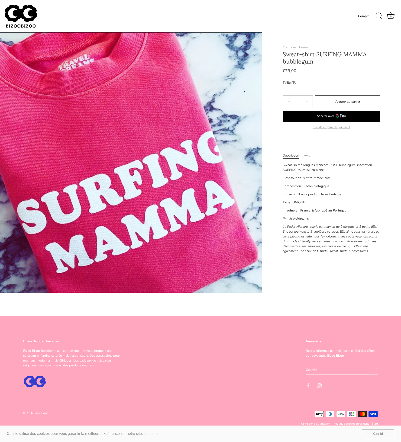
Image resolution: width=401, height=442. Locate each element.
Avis (307, 156)
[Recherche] (379, 16)
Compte (363, 16)
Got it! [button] (378, 434)
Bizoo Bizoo (41, 413)
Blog (375, 424)
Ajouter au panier (347, 102)
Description (291, 156)
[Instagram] (319, 385)
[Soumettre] (375, 370)
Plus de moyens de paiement (331, 127)
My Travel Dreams (296, 47)
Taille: (287, 83)
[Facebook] (308, 385)
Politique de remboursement (351, 424)
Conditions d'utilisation (315, 424)
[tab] (293, 155)
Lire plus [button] (151, 434)
